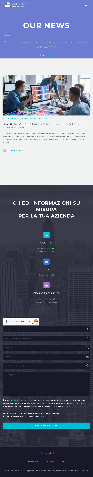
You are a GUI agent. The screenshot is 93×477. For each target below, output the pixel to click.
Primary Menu (86, 5)
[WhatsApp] (53, 453)
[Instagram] (50, 453)
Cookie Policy (49, 462)
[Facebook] (40, 453)
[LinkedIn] (43, 453)
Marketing (42, 118)
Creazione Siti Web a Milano (16, 118)
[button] (4, 150)
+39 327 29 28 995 (51, 251)
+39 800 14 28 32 (50, 248)
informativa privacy (21, 400)
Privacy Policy (33, 462)
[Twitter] (46, 453)
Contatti (62, 462)
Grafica (33, 118)
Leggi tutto (17, 150)
